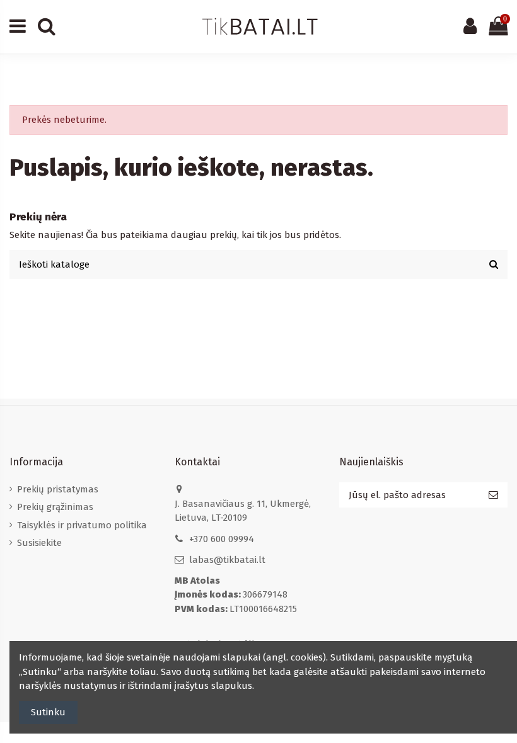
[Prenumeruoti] (493, 495)
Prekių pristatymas (57, 489)
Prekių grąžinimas (55, 507)
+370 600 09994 (221, 539)
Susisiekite (39, 542)
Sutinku (48, 712)
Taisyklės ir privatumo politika (82, 525)
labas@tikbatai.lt (227, 559)
